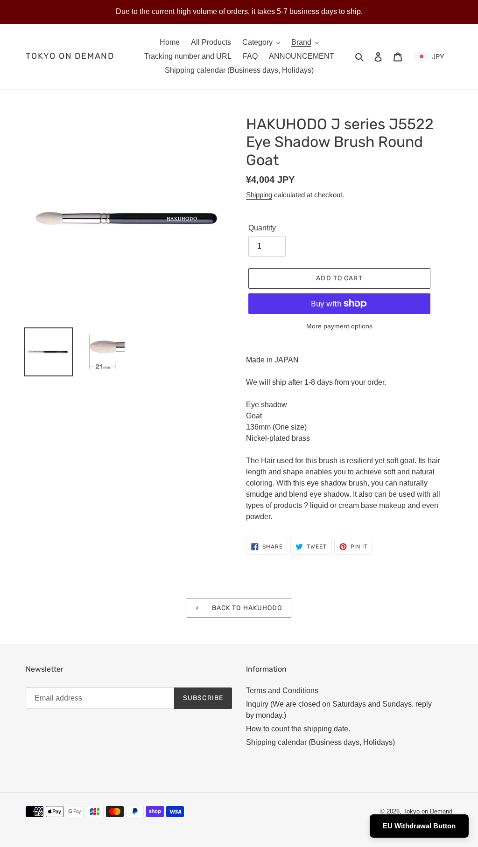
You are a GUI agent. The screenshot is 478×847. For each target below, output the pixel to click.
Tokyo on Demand (70, 56)
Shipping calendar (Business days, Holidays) (320, 742)
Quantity (262, 228)
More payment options (339, 326)
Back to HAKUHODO (246, 608)
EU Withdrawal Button (419, 826)
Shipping (259, 195)
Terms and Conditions (282, 690)
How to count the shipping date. (298, 729)
